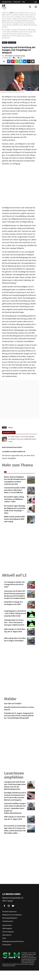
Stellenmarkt (16, 2)
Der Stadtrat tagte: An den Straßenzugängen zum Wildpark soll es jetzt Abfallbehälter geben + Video (22, 439)
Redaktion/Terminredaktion (12, 915)
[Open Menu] (36, 7)
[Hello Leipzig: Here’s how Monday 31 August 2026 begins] (30, 641)
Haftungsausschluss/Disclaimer (13, 941)
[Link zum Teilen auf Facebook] (9, 61)
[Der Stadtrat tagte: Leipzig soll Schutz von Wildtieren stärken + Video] (30, 500)
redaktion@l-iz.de (7, 36)
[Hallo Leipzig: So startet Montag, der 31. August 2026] (30, 632)
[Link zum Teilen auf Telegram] (21, 61)
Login (35, 2)
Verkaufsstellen (7, 921)
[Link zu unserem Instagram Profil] (9, 906)
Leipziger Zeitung (7, 2)
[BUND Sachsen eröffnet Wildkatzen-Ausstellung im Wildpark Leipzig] (30, 519)
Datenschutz (6, 945)
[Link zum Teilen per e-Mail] (29, 61)
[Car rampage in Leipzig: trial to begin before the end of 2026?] (30, 585)
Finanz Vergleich (8, 932)
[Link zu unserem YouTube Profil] (13, 906)
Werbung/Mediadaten (9, 918)
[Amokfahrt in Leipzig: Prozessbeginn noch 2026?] (30, 605)
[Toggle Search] (30, 6)
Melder (4, 42)
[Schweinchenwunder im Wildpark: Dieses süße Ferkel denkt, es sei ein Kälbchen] (30, 490)
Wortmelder (12, 42)
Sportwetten (6, 935)
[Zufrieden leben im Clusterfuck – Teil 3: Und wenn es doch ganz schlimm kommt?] (30, 623)
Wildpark (10, 427)
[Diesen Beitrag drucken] (33, 61)
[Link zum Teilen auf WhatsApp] (17, 61)
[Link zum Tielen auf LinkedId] (25, 61)
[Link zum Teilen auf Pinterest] (13, 61)
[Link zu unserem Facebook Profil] (4, 906)
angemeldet (15, 455)
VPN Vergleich (7, 928)
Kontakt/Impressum (9, 911)
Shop (23, 2)
